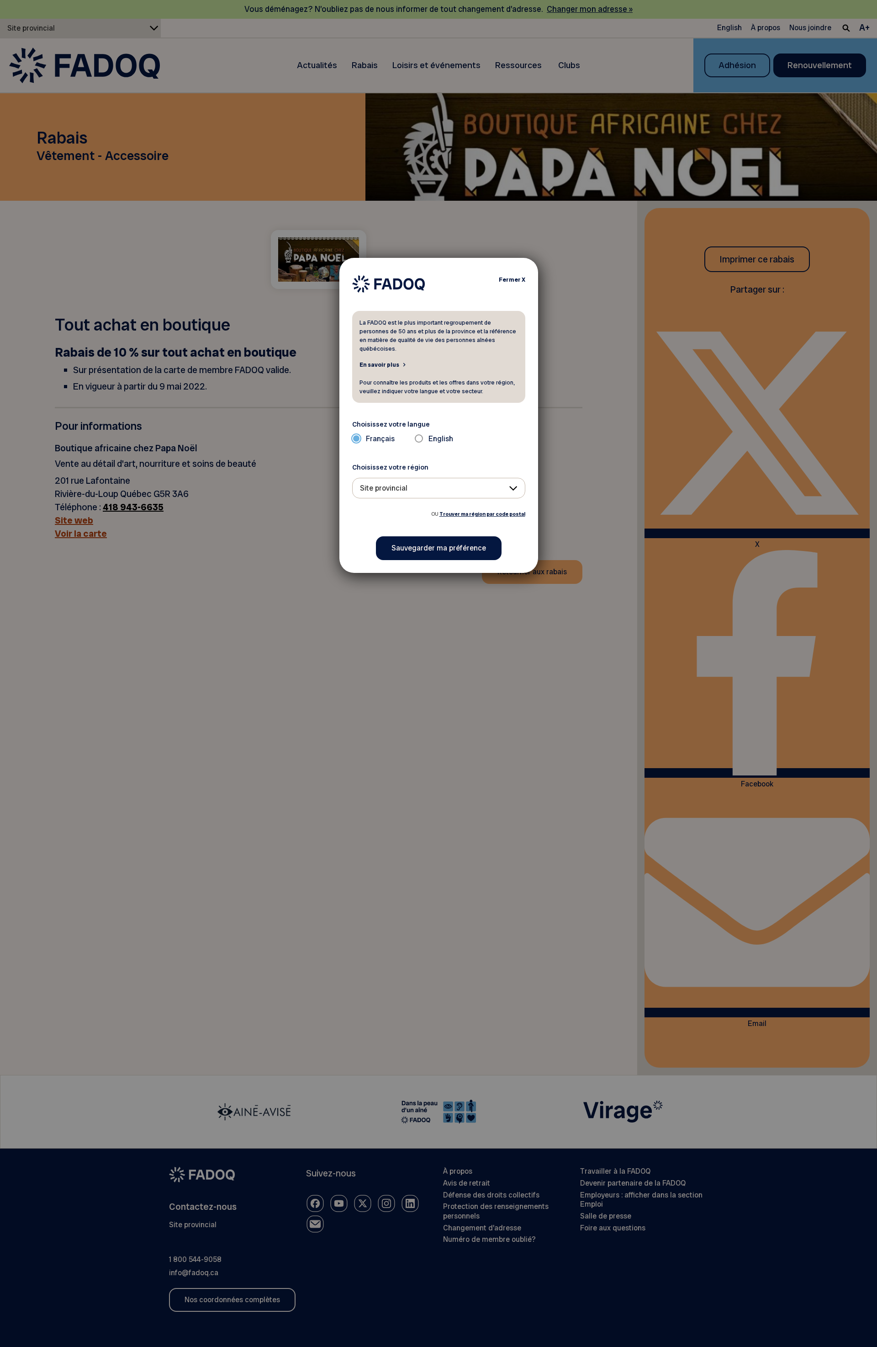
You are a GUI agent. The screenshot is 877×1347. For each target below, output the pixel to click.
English (440, 439)
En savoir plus (379, 364)
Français (380, 439)
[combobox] (438, 488)
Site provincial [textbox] (383, 488)
